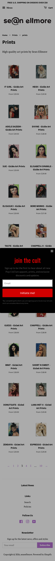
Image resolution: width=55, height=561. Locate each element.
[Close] (52, 251)
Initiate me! (27, 293)
